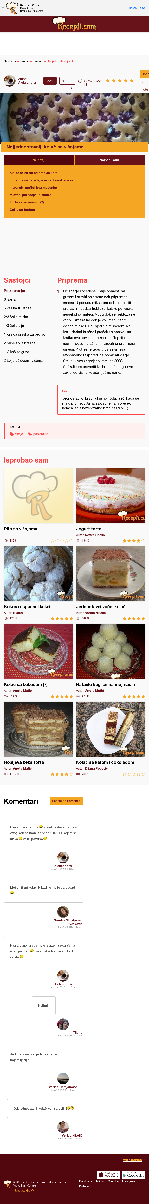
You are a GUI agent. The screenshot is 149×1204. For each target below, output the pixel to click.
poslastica (40, 434)
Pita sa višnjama (38, 505)
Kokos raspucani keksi (38, 583)
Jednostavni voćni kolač (110, 583)
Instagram (128, 1181)
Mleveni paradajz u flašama (31, 195)
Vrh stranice (132, 1159)
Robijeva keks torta (38, 739)
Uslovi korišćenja (57, 1182)
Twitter (100, 1181)
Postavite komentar (66, 801)
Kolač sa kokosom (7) (38, 661)
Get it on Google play (133, 1175)
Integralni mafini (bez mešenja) (33, 187)
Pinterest (85, 1186)
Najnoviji (39, 160)
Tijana (77, 1032)
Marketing (19, 1185)
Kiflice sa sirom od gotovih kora (34, 172)
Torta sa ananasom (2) (27, 202)
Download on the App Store (108, 1175)
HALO (30, 1190)
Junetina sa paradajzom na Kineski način (41, 180)
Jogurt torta (110, 505)
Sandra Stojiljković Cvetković (68, 922)
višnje (19, 434)
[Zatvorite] (3, 8)
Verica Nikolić (72, 1135)
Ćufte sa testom (22, 209)
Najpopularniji (110, 160)
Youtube (113, 1181)
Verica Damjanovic (63, 1087)
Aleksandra (27, 82)
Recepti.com (74, 23)
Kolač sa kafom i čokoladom (110, 739)
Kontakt (31, 1185)
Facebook (85, 1181)
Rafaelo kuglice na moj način (110, 661)
